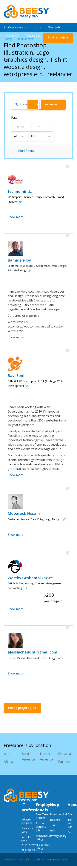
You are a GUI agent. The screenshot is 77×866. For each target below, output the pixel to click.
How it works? (58, 814)
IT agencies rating (43, 846)
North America (46, 756)
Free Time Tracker (42, 816)
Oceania (64, 753)
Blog (70, 814)
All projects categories (28, 851)
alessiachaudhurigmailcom (32, 652)
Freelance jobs (27, 830)
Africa (8, 761)
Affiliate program (26, 821)
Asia (7, 753)
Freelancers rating (43, 837)
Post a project (58, 37)
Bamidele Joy (19, 260)
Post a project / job (41, 826)
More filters (25, 151)
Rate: (14, 118)
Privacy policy (58, 836)
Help (53, 830)
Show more (16, 217)
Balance (55, 819)
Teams (54, 825)
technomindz (20, 191)
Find (47, 104)
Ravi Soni (16, 375)
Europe (64, 761)
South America (28, 756)
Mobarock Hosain (24, 513)
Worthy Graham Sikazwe (30, 577)
